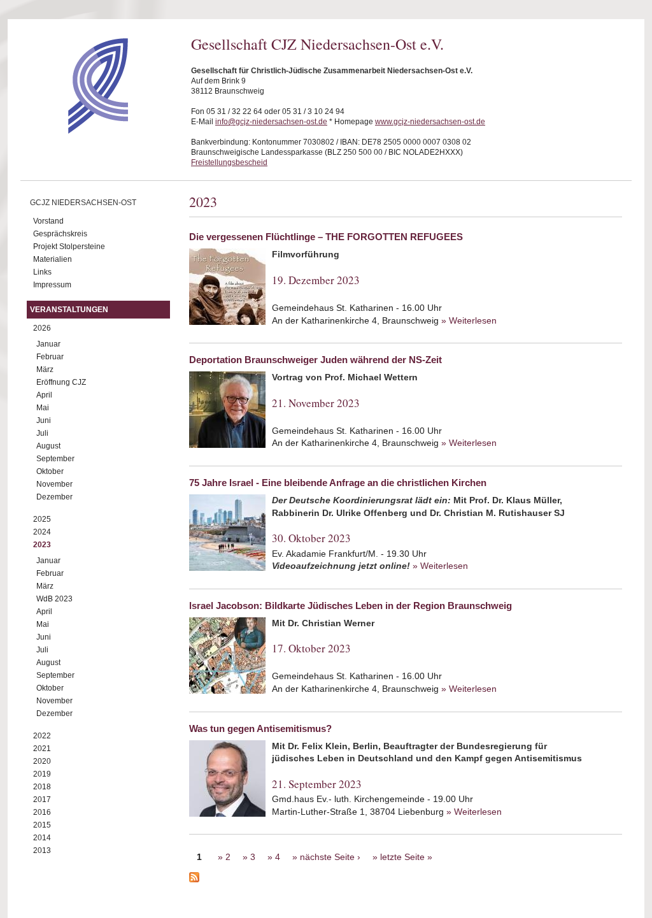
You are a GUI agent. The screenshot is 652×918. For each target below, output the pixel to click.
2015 (42, 825)
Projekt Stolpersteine (69, 246)
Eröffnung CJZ (61, 382)
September (55, 458)
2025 (42, 519)
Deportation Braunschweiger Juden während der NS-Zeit (315, 359)
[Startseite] (75, 131)
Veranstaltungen (69, 309)
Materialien (52, 259)
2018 (42, 786)
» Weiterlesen (469, 320)
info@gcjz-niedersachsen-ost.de (271, 121)
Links (42, 272)
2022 (42, 735)
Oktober (50, 471)
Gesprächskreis (60, 233)
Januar (48, 344)
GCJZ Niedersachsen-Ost (83, 202)
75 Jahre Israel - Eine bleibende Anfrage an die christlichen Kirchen (337, 482)
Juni (43, 420)
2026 (42, 328)
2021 (42, 748)
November (54, 484)
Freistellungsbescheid (229, 162)
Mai (42, 407)
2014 (42, 837)
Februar (50, 356)
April (44, 395)
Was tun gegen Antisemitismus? (260, 728)
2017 (42, 799)
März (44, 369)
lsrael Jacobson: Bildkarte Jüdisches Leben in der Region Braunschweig (350, 605)
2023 (42, 544)
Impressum (52, 284)
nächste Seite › (330, 857)
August (48, 445)
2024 (42, 531)
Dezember (54, 496)
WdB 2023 (54, 598)
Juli (42, 433)
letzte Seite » (406, 857)
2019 (42, 774)
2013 (42, 850)
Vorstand (48, 221)
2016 (42, 812)
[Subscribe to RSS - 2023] (405, 879)
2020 (42, 761)
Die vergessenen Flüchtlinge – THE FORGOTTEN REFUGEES (326, 236)
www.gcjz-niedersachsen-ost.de (430, 121)
